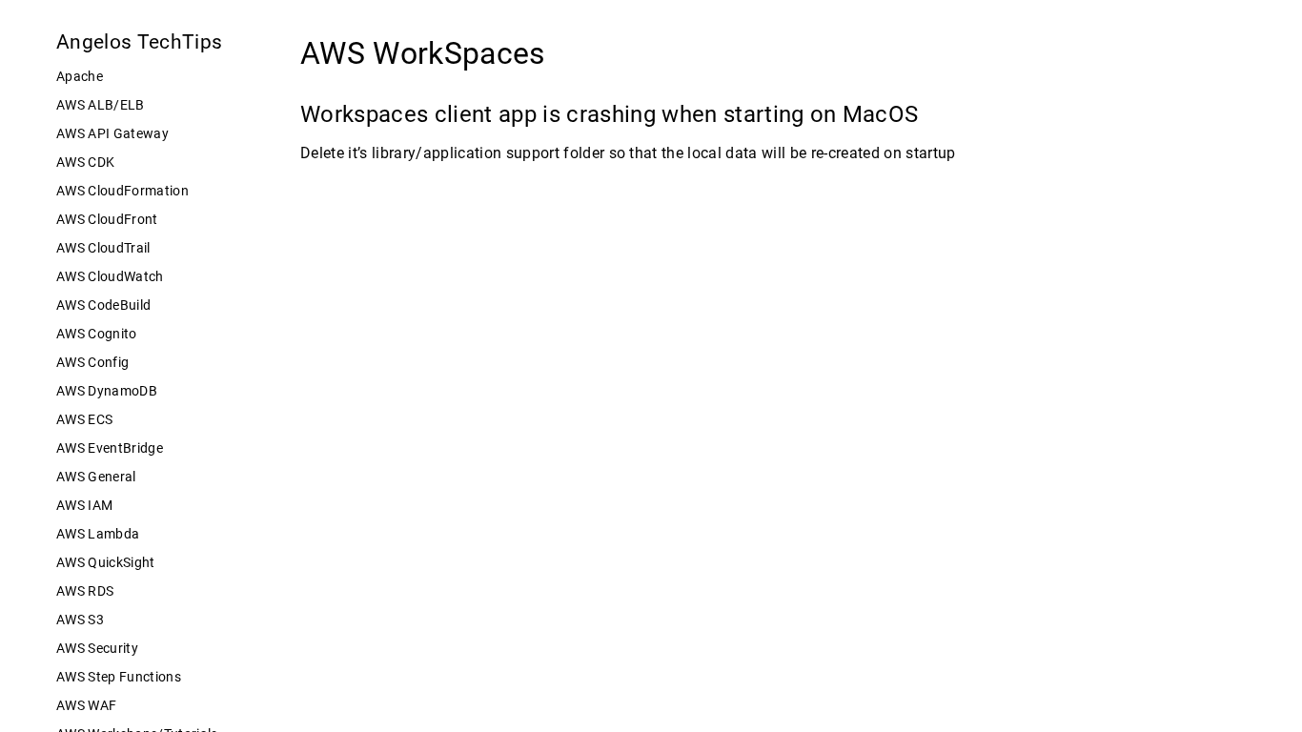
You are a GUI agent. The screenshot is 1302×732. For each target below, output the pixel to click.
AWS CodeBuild (103, 305)
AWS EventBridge (109, 448)
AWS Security (97, 648)
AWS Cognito (96, 333)
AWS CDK (85, 162)
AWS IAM (84, 505)
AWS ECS (84, 419)
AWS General (96, 476)
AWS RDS (84, 591)
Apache (79, 76)
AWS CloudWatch (110, 276)
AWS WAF (86, 705)
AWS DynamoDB (106, 390)
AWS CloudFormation (122, 190)
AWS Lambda (97, 533)
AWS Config (92, 362)
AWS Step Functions (118, 676)
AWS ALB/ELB (100, 104)
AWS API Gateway (112, 133)
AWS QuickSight (105, 562)
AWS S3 (80, 619)
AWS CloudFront (107, 219)
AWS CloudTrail (103, 247)
